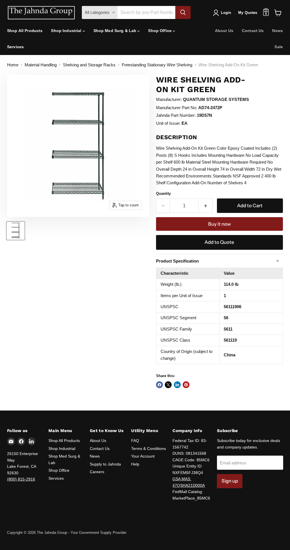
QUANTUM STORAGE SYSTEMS (216, 99)
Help (135, 464)
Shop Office (160, 30)
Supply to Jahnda (105, 464)
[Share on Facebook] (159, 384)
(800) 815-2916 (21, 479)
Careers (97, 471)
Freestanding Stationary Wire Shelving (157, 64)
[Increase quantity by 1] (206, 205)
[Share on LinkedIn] (177, 384)
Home (12, 64)
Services (15, 47)
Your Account (143, 456)
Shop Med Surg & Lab (115, 30)
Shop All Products (24, 30)
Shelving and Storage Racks (89, 64)
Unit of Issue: (168, 123)
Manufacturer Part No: (176, 107)
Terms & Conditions (148, 448)
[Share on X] (168, 384)
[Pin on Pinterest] (186, 384)
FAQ (135, 440)
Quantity (163, 193)
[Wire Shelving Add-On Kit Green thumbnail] (16, 231)
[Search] (183, 12)
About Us (224, 30)
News (277, 30)
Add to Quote (219, 242)
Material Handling (41, 64)
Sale (278, 47)
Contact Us (253, 30)
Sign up (229, 481)
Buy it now (219, 224)
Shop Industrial (66, 30)
